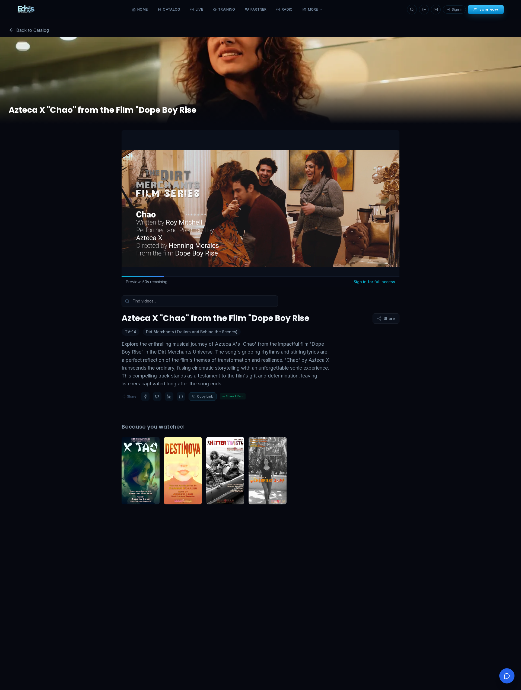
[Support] (506, 675)
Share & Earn (234, 396)
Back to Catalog (32, 30)
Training (226, 9)
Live (199, 9)
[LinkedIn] (169, 396)
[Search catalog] (412, 9)
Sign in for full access (374, 281)
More (313, 9)
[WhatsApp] (181, 396)
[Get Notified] (436, 9)
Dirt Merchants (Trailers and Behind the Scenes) (191, 331)
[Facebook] (145, 396)
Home (142, 9)
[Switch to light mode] (424, 9)
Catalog (171, 9)
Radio (287, 9)
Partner (258, 9)
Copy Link (205, 396)
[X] (157, 396)
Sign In (457, 9)
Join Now (488, 9)
